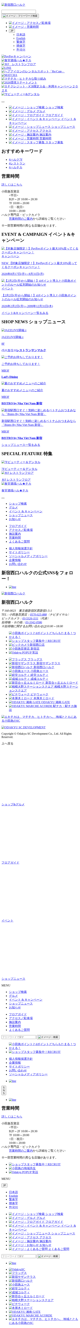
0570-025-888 (38, 614)
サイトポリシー (19, 552)
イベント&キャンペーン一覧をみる (24, 313)
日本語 (20, 34)
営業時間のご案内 (21, 218)
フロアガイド (18, 526)
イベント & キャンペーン (25, 511)
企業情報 (15, 560)
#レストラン (17, 163)
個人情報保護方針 (21, 548)
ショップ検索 (18, 503)
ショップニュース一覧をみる (20, 444)
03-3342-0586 (33, 622)
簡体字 (20, 45)
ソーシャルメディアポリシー (28, 556)
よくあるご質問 (19, 541)
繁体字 (20, 41)
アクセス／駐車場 (21, 529)
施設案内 (15, 533)
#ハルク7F (16, 159)
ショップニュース (21, 515)
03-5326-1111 (30, 618)
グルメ (13, 507)
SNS (4, 1090)
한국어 (20, 49)
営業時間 (15, 537)
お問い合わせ (18, 564)
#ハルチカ (15, 167)
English (20, 38)
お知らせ (15, 519)
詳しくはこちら (11, 184)
